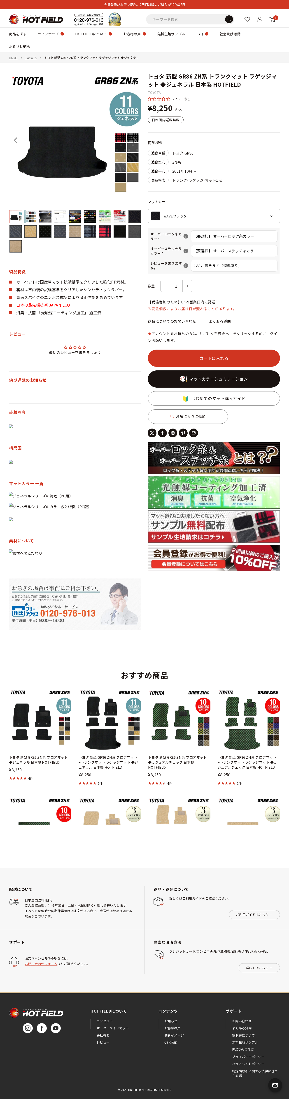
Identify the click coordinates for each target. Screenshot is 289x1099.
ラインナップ (48, 33)
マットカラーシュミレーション (218, 379)
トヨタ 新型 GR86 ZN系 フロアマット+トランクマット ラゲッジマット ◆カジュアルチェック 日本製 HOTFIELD (247, 762)
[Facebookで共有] (162, 433)
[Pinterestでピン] (183, 433)
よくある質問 (220, 321)
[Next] (134, 140)
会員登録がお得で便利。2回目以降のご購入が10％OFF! (144, 4)
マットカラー (158, 202)
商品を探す (17, 33)
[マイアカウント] (247, 19)
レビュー (103, 1042)
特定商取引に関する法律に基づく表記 (255, 1073)
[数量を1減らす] (165, 286)
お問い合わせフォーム (41, 963)
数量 (151, 286)
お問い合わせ (242, 1021)
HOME (13, 57)
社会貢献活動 (230, 33)
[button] (159, 99)
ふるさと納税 (19, 46)
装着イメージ (174, 1035)
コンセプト (105, 1021)
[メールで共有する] (193, 433)
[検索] (229, 19)
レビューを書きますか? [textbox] (170, 266)
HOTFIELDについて (91, 33)
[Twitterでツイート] (152, 433)
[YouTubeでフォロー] (56, 1028)
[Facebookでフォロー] (42, 1028)
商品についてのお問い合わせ (172, 321)
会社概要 (103, 1035)
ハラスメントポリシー (248, 1063)
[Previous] (15, 140)
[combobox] (214, 216)
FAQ (199, 33)
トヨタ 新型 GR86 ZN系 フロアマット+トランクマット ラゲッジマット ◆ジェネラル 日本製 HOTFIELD (108, 762)
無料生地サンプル (171, 33)
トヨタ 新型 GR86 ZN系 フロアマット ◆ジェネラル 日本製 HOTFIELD (38, 760)
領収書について (243, 1035)
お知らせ (170, 1021)
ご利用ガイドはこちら (252, 914)
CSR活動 (170, 1042)
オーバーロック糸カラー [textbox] (170, 236)
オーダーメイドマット (113, 1028)
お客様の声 (132, 33)
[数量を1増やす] (187, 286)
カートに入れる (214, 358)
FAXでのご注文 (243, 1049)
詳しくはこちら (257, 967)
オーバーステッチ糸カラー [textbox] (170, 251)
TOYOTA (31, 57)
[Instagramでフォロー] (28, 1028)
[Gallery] (75, 164)
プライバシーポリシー (248, 1056)
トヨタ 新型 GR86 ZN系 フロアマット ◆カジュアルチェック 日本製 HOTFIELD (177, 762)
